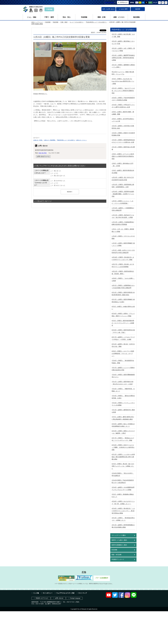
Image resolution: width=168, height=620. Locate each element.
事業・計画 (101, 17)
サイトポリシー (47, 593)
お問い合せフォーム (43, 156)
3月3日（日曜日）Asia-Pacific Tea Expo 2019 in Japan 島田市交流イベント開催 (123, 81)
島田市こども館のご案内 (119, 540)
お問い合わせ (59, 598)
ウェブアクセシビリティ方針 (65, 593)
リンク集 (36, 593)
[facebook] (121, 597)
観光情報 (136, 17)
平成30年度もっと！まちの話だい (96, 22)
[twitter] (115, 597)
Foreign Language (75, 598)
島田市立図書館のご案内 (119, 545)
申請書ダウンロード (118, 559)
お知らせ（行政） (38, 140)
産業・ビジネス (119, 17)
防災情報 (114, 550)
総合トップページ (37, 22)
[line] (133, 597)
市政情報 (84, 17)
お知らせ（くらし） (81, 140)
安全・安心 (67, 17)
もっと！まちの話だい (77, 22)
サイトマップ (82, 593)
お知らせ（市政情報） (50, 140)
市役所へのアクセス (42, 598)
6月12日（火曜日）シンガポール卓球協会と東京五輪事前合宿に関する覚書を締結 (123, 457)
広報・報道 (63, 22)
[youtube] (108, 597)
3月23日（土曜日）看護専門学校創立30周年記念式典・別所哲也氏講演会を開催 (123, 58)
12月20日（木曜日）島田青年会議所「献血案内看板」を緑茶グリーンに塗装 (123, 194)
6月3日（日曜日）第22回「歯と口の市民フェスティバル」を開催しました (123, 466)
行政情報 (47, 22)
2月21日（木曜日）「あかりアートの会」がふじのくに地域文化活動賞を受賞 (123, 91)
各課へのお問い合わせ (108, 9)
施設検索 (137, 9)
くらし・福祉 (31, 17)
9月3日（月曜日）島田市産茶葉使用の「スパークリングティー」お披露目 (123, 323)
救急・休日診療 (116, 554)
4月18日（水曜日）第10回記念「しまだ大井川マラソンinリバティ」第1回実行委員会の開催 (123, 511)
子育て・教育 (49, 17)
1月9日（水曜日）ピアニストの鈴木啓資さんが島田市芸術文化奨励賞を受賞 (123, 156)
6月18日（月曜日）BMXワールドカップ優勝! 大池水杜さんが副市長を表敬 (123, 447)
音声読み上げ (123, 2)
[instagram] (127, 597)
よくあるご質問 (123, 9)
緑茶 (150, 2)
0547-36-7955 (43, 153)
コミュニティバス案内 (119, 535)
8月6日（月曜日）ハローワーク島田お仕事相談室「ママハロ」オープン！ (123, 353)
